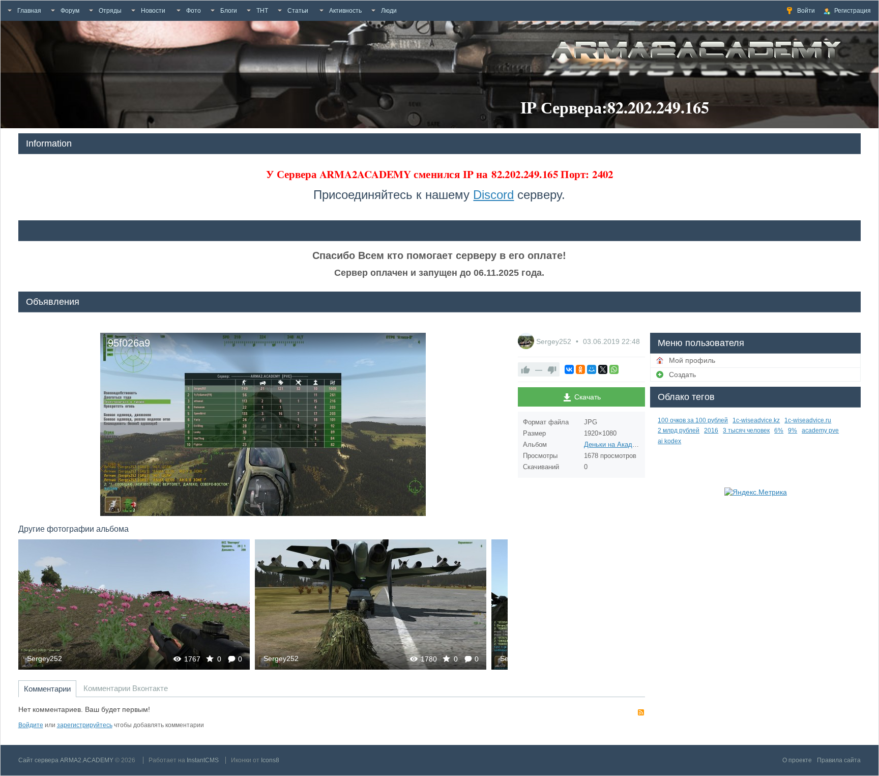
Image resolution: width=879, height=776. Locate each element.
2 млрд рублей (678, 430)
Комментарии (47, 688)
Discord (493, 195)
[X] (602, 369)
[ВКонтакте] (569, 369)
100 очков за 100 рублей (693, 420)
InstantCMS (203, 760)
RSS (641, 712)
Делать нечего (370, 604)
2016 (711, 430)
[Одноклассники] (580, 369)
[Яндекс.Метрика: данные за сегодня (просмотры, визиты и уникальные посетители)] (755, 492)
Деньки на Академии (616, 444)
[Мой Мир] (591, 369)
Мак (134, 604)
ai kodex (669, 441)
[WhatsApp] (614, 369)
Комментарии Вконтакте (125, 688)
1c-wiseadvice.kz (756, 420)
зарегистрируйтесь (84, 725)
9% (792, 430)
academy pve (820, 430)
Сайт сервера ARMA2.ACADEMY (65, 760)
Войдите (30, 725)
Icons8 (270, 760)
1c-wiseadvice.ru (807, 420)
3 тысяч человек (746, 430)
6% (778, 430)
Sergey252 (44, 658)
